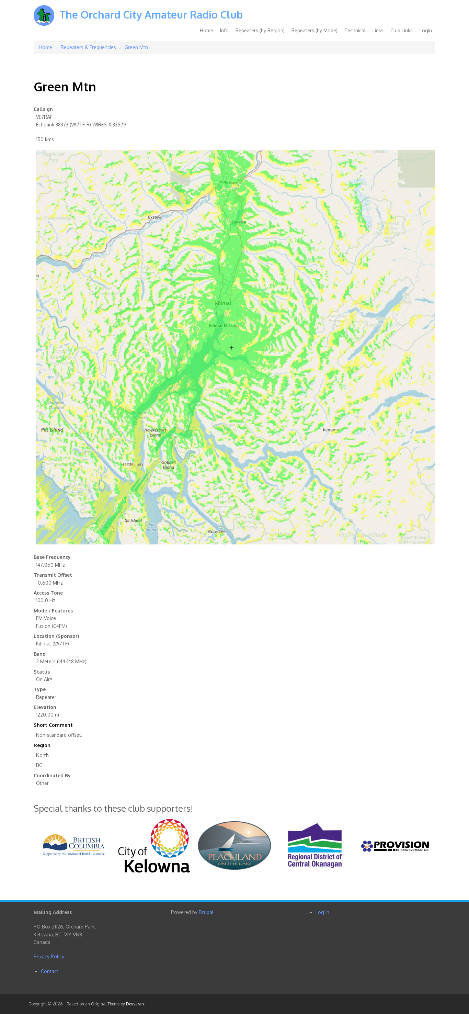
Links (378, 30)
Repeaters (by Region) (260, 30)
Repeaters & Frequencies (88, 47)
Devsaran (135, 1003)
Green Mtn (136, 47)
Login (426, 30)
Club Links (401, 30)
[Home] (44, 20)
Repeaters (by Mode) (314, 30)
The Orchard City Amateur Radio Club (151, 14)
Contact (49, 971)
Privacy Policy (49, 956)
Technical (355, 30)
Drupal (206, 912)
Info (224, 30)
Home (206, 30)
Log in (322, 912)
